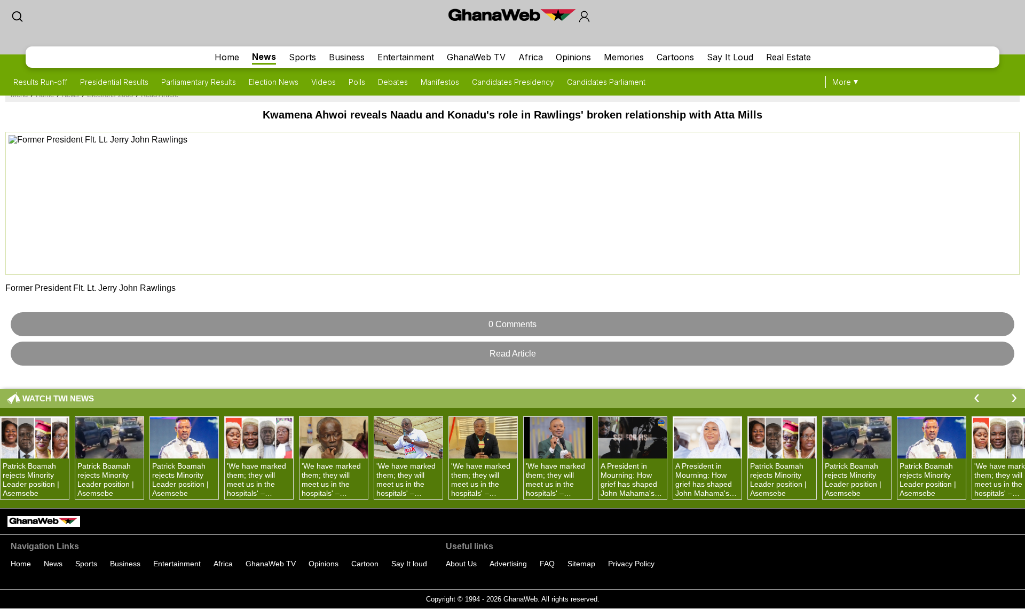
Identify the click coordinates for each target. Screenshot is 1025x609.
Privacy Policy (631, 563)
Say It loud (409, 563)
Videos (323, 81)
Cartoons (675, 57)
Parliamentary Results (198, 81)
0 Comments (512, 324)
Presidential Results (114, 81)
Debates (393, 81)
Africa (530, 57)
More (841, 81)
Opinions (573, 57)
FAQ (547, 563)
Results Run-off (40, 81)
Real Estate (788, 57)
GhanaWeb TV (476, 57)
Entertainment (405, 57)
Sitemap (581, 563)
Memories (624, 57)
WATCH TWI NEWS (58, 398)
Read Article (513, 353)
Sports (302, 57)
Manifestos (440, 81)
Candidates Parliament (606, 81)
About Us (461, 563)
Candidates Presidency (513, 81)
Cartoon (365, 563)
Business (347, 57)
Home (227, 57)
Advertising (508, 563)
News (264, 56)
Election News (273, 81)
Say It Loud (730, 57)
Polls (357, 81)
